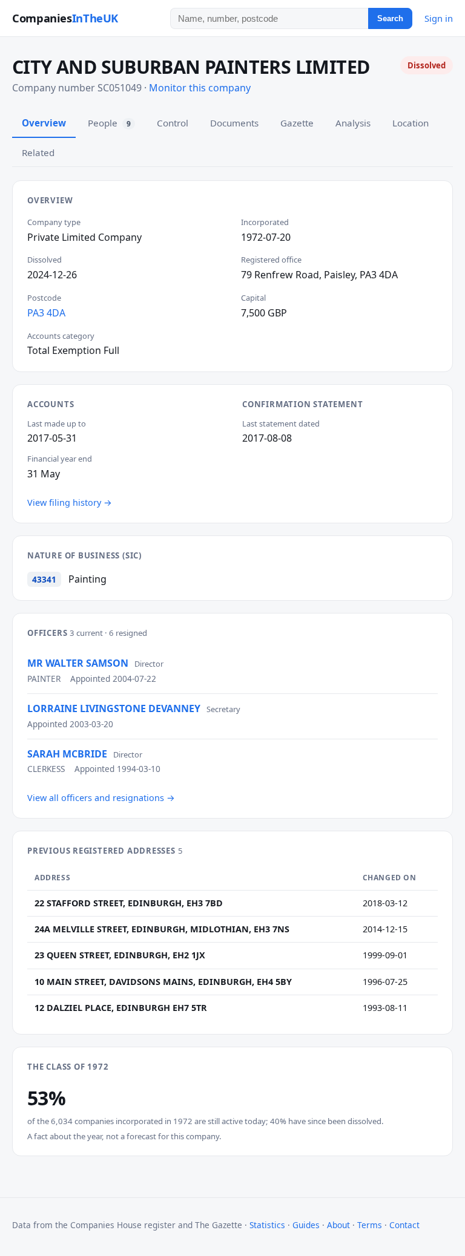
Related (38, 152)
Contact (404, 1225)
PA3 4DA (46, 312)
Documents (234, 123)
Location (410, 123)
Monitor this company (200, 87)
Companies (65, 17)
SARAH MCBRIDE (67, 753)
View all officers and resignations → (101, 797)
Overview (44, 123)
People (109, 123)
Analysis (353, 123)
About (338, 1225)
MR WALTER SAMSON (77, 663)
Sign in (438, 18)
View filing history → (69, 502)
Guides (306, 1225)
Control (172, 123)
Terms (369, 1225)
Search (390, 18)
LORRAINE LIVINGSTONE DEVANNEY (113, 708)
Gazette (297, 123)
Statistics (267, 1225)
